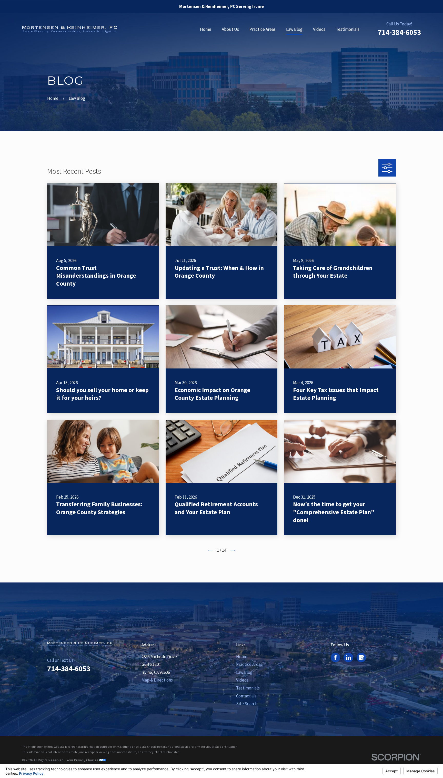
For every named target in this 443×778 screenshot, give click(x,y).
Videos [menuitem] (319, 29)
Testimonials (248, 688)
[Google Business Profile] (361, 657)
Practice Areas (249, 664)
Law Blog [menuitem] (294, 29)
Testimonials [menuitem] (347, 29)
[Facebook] (335, 657)
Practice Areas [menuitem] (262, 29)
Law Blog (244, 672)
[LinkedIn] (348, 657)
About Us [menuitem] (230, 29)
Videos (242, 680)
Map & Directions (157, 680)
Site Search (246, 703)
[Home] (69, 29)
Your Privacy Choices (83, 760)
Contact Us (246, 696)
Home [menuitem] (205, 29)
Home (241, 656)
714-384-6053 (399, 32)
